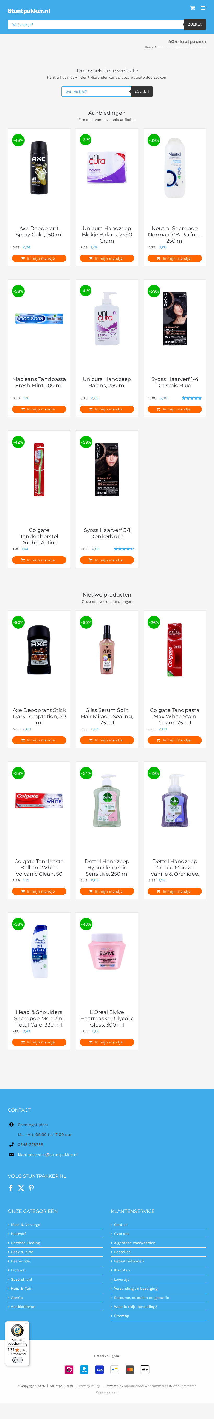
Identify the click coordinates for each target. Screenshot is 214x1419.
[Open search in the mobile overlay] (107, 24)
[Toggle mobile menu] (203, 8)
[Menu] (26, 1324)
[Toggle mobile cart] (192, 8)
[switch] (17, 1360)
